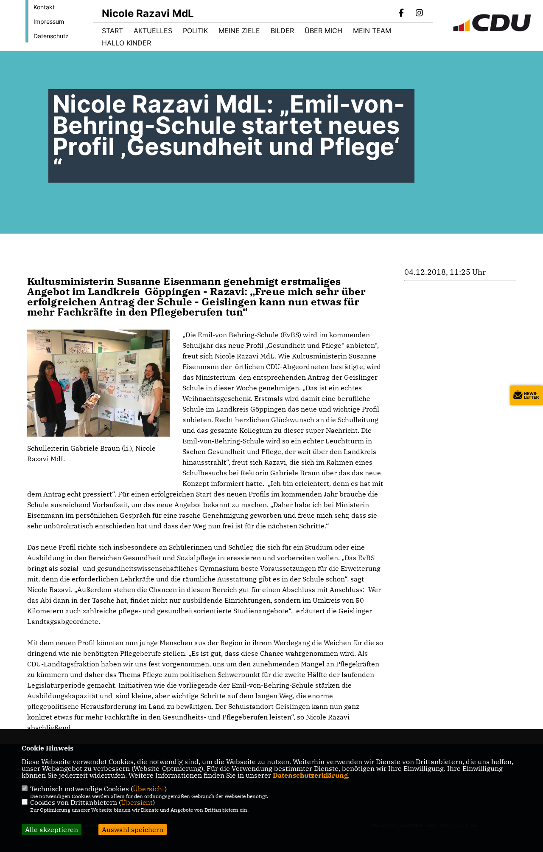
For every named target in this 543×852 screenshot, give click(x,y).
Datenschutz (51, 35)
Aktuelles (153, 30)
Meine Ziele (239, 30)
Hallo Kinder (126, 42)
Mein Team (372, 30)
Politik (195, 30)
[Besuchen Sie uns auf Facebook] (402, 13)
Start (112, 30)
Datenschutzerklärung (310, 775)
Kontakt (44, 7)
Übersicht (149, 788)
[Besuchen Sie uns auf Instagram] (419, 13)
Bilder (282, 30)
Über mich (323, 30)
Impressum (49, 21)
